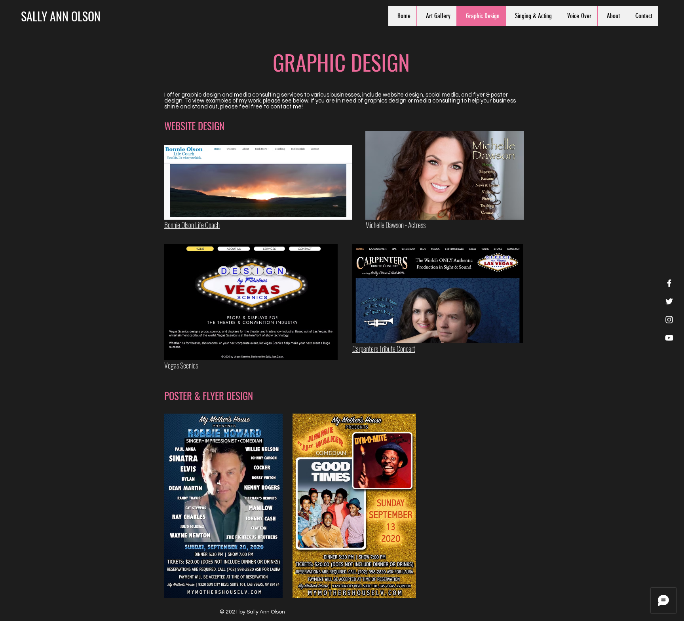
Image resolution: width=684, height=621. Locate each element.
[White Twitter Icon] (669, 301)
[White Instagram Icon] (669, 320)
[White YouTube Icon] (669, 338)
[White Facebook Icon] (669, 283)
